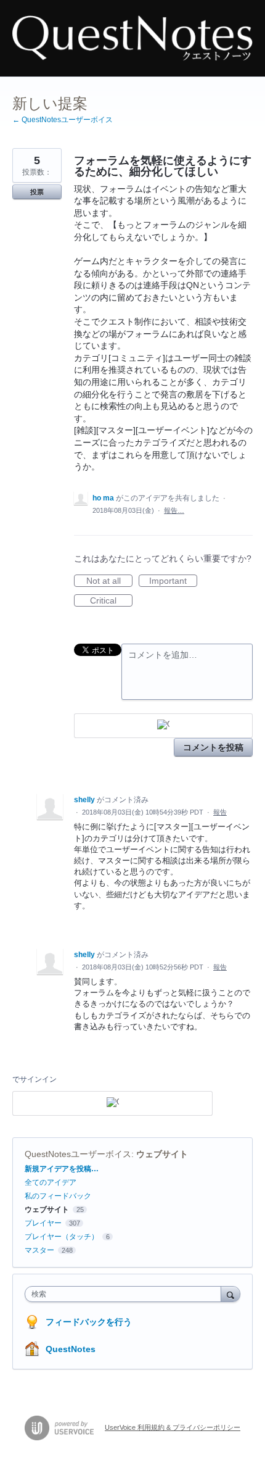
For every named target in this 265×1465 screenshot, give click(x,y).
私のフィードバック (58, 1196)
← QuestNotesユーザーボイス (62, 119)
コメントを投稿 (213, 747)
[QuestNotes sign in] (163, 725)
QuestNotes (71, 1349)
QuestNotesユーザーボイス (78, 1154)
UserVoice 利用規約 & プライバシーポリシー (172, 1427)
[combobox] (126, 1294)
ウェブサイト (162, 1154)
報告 (220, 812)
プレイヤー (43, 1223)
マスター (39, 1250)
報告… (174, 510)
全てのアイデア (50, 1182)
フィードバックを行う (89, 1322)
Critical (111, 601)
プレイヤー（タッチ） (62, 1236)
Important (173, 581)
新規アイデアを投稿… (62, 1168)
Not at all (109, 581)
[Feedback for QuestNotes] (132, 38)
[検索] (230, 1293)
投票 (37, 192)
